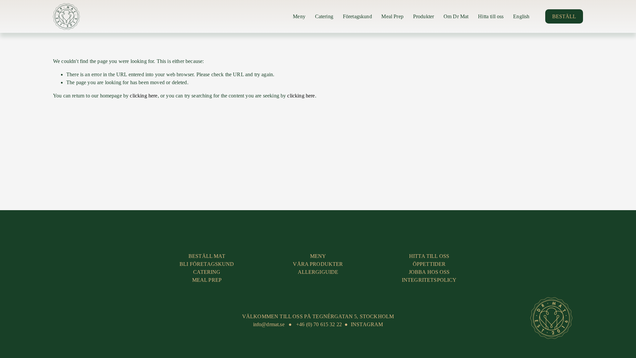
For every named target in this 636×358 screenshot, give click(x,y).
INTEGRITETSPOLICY (429, 280)
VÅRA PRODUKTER (318, 264)
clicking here (143, 95)
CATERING (206, 272)
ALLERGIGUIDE (318, 272)
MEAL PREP (207, 280)
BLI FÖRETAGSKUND (207, 264)
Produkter (423, 16)
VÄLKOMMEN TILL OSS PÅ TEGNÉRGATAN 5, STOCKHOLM (318, 316)
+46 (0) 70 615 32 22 (319, 324)
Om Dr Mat (456, 16)
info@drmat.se (269, 324)
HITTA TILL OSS (429, 256)
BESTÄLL (564, 16)
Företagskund (357, 16)
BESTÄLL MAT (206, 256)
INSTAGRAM (367, 324)
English (521, 16)
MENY (318, 256)
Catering (324, 16)
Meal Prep (392, 16)
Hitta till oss (491, 16)
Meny (299, 16)
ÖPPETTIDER (429, 264)
